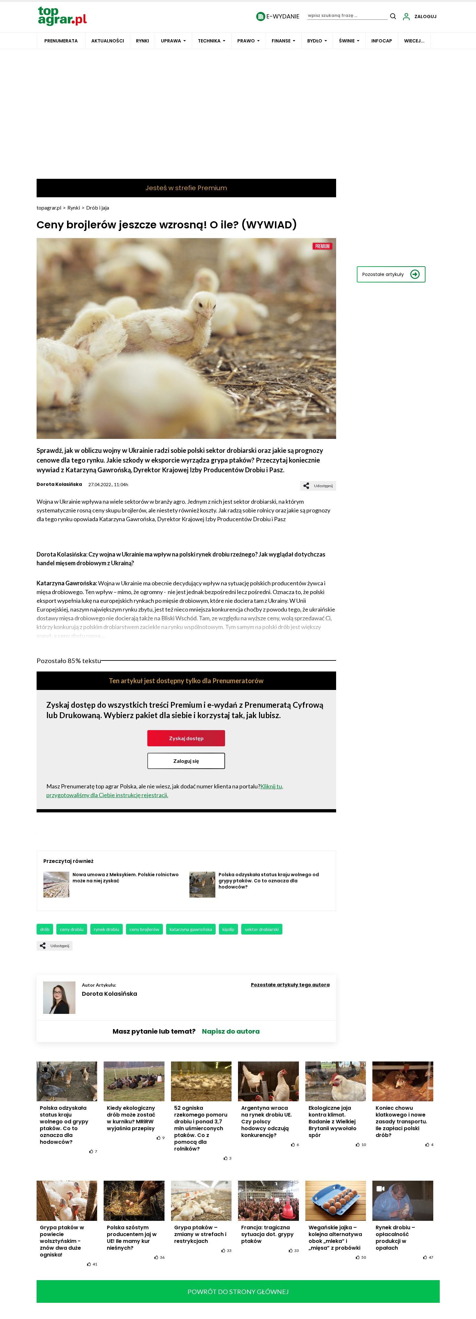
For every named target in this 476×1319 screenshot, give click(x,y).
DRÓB (45, 929)
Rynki (142, 41)
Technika (209, 41)
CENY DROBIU (72, 929)
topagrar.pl (49, 207)
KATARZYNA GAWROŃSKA (191, 929)
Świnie (347, 41)
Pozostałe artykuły (383, 274)
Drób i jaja (97, 207)
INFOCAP (381, 41)
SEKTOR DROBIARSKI (262, 929)
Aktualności (107, 41)
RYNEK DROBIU (106, 929)
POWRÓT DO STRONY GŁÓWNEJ (238, 1291)
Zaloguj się (186, 761)
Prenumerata (61, 41)
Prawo (246, 41)
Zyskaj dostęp (186, 738)
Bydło (314, 41)
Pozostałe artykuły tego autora (290, 984)
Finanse (281, 41)
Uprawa (171, 41)
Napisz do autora (231, 1031)
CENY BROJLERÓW (144, 929)
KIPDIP (228, 929)
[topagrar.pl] (62, 15)
